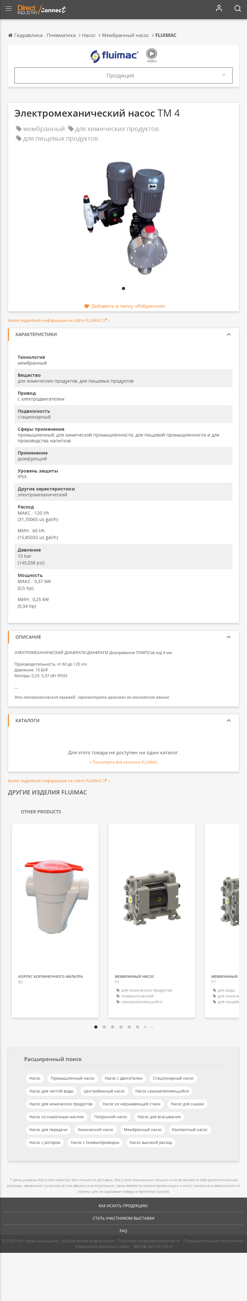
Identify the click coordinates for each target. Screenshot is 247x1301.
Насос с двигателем (123, 1078)
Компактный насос (190, 1129)
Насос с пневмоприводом (95, 1142)
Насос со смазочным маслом (56, 1117)
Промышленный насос (73, 1078)
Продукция (120, 75)
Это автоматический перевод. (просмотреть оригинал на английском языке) (91, 697)
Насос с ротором (44, 1142)
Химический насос (96, 1129)
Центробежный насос (104, 1091)
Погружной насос (110, 1117)
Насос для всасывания (159, 1117)
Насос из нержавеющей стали (131, 1104)
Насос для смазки (187, 1104)
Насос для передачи (48, 1129)
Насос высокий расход (151, 1142)
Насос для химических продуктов (60, 1104)
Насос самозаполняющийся (162, 1091)
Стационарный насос (173, 1078)
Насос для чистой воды (51, 1091)
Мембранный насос (143, 1129)
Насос (35, 1078)
